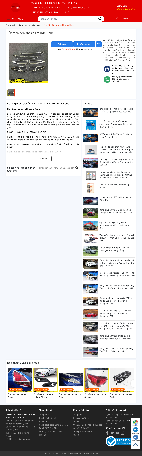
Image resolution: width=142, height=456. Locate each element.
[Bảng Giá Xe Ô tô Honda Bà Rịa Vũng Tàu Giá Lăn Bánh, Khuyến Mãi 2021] (90, 289)
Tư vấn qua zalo (84, 44)
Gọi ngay (62, 44)
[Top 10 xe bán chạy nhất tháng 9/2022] (90, 188)
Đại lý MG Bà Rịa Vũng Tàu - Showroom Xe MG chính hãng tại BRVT (114, 225)
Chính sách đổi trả (55, 3)
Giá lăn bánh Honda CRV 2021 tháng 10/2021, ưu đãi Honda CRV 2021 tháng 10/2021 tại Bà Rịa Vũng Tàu (116, 326)
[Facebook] (107, 433)
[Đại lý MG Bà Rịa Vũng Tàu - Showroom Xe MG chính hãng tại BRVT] (90, 226)
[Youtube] (117, 433)
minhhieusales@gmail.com (18, 439)
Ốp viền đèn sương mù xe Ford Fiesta (44, 395)
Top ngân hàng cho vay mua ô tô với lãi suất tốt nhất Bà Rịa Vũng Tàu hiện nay (117, 238)
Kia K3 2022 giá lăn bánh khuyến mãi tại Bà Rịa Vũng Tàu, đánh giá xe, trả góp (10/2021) (116, 263)
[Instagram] (122, 433)
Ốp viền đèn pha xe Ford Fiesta (70, 395)
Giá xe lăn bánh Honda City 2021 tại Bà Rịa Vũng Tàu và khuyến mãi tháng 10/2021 (116, 301)
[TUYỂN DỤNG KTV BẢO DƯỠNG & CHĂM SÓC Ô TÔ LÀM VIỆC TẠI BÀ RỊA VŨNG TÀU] (90, 125)
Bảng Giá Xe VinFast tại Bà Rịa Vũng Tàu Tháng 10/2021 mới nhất (116, 349)
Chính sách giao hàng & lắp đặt (48, 8)
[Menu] (8, 19)
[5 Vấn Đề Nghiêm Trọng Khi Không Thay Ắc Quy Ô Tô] (90, 138)
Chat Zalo (135, 433)
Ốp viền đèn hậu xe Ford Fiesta (19, 395)
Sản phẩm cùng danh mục (23, 362)
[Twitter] (112, 433)
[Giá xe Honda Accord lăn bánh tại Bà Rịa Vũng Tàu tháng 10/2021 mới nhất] (90, 276)
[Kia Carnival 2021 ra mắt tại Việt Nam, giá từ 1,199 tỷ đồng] (90, 251)
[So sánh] (99, 44)
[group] (28, 63)
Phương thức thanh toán (45, 12)
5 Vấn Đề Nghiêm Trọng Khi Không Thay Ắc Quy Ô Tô (115, 135)
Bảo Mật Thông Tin (78, 8)
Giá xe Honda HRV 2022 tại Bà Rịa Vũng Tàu (115, 198)
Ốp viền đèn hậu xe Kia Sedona (95, 395)
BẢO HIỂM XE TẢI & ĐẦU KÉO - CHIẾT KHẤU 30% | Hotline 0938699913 (117, 110)
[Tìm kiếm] (100, 19)
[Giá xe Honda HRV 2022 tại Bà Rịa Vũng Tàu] (90, 201)
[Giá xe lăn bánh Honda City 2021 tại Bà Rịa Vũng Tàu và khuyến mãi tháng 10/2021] (90, 301)
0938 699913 (126, 8)
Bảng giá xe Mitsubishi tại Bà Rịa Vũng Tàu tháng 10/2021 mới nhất (115, 337)
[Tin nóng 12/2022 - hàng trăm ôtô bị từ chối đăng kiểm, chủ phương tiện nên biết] (90, 163)
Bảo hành (73, 3)
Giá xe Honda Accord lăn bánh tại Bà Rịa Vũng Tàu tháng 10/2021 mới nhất (117, 274)
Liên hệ (65, 12)
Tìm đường (135, 425)
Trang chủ (36, 3)
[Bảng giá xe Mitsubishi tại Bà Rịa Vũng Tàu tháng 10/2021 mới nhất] (90, 339)
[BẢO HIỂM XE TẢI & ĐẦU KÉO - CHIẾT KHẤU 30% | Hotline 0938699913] (90, 112)
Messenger (136, 440)
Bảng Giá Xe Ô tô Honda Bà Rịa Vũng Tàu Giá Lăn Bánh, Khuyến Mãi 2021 (116, 286)
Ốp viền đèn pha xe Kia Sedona (121, 395)
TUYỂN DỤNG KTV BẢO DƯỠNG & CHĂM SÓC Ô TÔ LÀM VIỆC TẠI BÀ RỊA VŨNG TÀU (115, 124)
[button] (133, 383)
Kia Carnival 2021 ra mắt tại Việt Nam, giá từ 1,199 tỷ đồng (114, 249)
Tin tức (87, 103)
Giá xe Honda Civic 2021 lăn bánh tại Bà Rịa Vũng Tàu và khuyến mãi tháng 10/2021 (116, 313)
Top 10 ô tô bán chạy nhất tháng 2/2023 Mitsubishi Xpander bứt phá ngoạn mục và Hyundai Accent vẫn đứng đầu (116, 150)
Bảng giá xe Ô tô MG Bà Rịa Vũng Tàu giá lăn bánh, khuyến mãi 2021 (115, 211)
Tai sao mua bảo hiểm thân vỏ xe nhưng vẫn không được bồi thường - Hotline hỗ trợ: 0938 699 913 (116, 175)
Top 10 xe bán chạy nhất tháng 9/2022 (114, 186)
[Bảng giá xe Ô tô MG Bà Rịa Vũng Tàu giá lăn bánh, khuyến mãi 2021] (90, 213)
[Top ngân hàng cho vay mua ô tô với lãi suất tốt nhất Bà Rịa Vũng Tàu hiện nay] (90, 238)
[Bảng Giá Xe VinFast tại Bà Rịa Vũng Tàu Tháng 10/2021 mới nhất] (90, 352)
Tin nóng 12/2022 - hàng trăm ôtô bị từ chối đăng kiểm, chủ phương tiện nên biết (116, 162)
